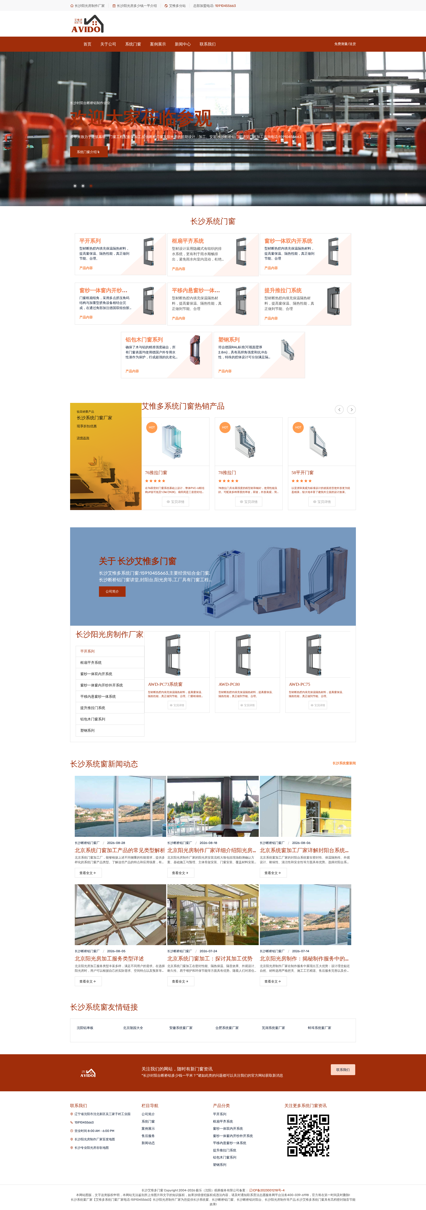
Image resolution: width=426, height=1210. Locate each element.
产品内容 (86, 268)
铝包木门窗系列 (144, 340)
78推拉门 (155, 472)
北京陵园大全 (114, 1028)
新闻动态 (148, 1143)
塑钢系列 (229, 340)
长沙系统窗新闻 (344, 763)
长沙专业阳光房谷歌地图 (92, 1148)
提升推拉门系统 (283, 290)
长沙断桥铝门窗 (86, 843)
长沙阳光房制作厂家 (90, 6)
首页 (87, 44)
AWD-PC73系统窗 (319, 684)
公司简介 (112, 591)
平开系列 (90, 241)
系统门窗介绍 (164, 152)
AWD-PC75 (241, 684)
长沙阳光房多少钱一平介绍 (137, 6)
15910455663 (84, 1122)
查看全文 (86, 873)
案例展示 (158, 44)
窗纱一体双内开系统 (288, 241)
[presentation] (339, 409)
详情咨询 (83, 438)
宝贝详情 (179, 502)
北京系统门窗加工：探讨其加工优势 (209, 959)
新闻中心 (183, 44)
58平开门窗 (231, 472)
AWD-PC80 (171, 684)
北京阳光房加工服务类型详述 (109, 959)
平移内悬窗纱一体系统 (229, 1143)
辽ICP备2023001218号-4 (267, 1190)
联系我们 (208, 44)
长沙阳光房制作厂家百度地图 (95, 1139)
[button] (75, 186)
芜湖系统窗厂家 (254, 1028)
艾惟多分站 (177, 6)
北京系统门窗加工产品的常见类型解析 (120, 850)
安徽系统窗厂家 (162, 1028)
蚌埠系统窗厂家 (300, 1028)
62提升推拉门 (306, 472)
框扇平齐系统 (188, 241)
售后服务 (148, 1136)
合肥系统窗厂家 (208, 1028)
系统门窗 (133, 44)
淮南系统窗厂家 (347, 1028)
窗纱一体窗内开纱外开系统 (233, 1136)
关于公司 (108, 44)
